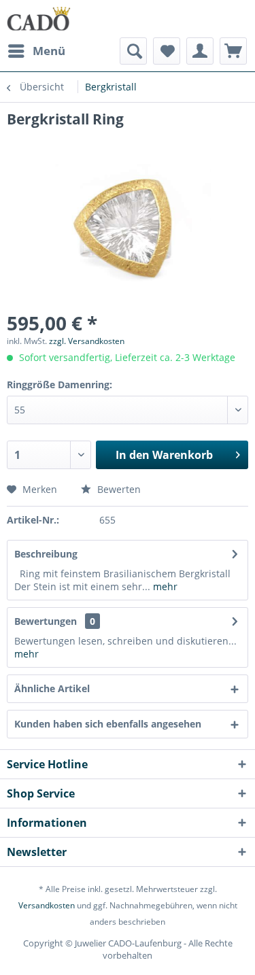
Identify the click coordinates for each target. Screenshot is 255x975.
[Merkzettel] (166, 51)
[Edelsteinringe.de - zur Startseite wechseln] (39, 19)
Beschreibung (46, 553)
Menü (49, 50)
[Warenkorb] (233, 51)
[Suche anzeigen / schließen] (133, 51)
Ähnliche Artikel (52, 688)
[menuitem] (36, 51)
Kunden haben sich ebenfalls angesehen (107, 723)
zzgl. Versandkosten (86, 341)
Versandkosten (46, 905)
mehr (163, 586)
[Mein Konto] (200, 51)
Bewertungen (45, 621)
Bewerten (118, 489)
